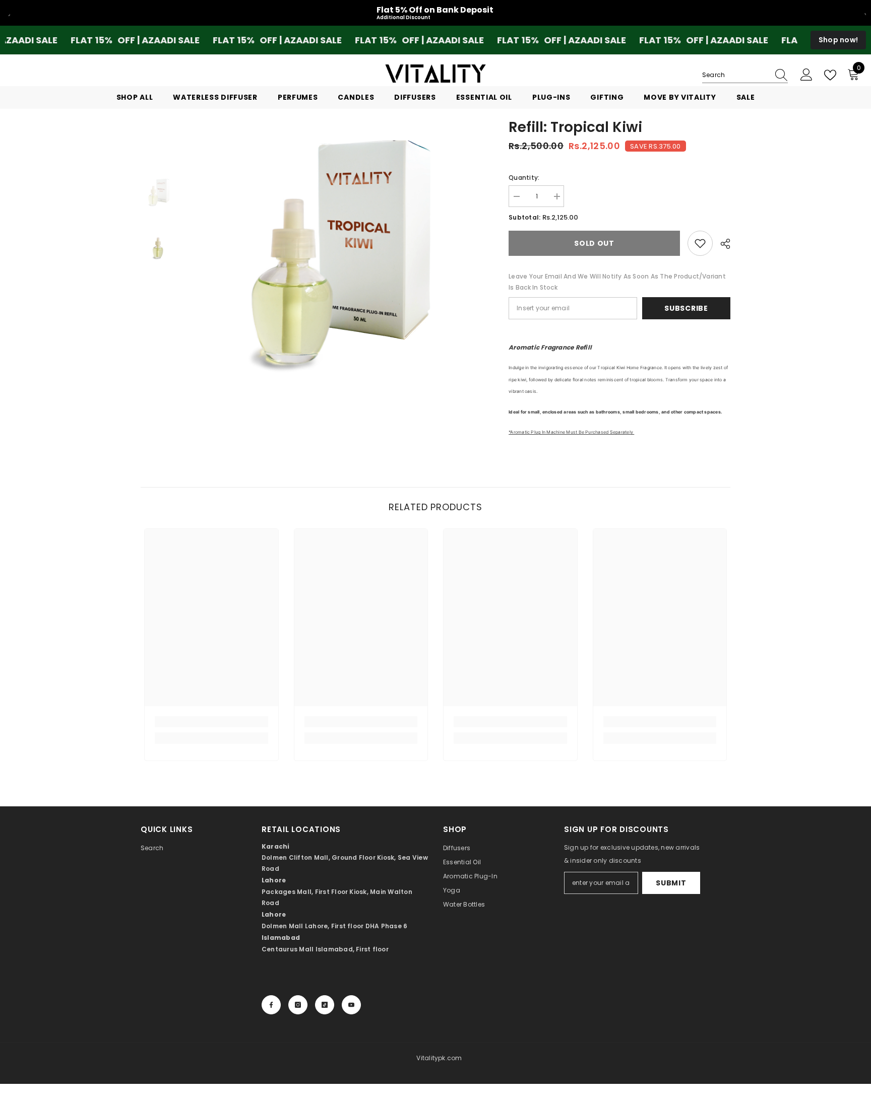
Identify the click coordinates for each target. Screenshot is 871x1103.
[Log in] (806, 75)
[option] (335, 252)
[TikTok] (324, 1004)
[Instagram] (297, 1004)
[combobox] (735, 75)
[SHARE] (721, 244)
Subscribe (686, 308)
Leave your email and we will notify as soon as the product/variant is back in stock (617, 282)
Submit (671, 883)
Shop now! (838, 40)
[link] (211, 721)
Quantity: (524, 177)
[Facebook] (271, 1004)
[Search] (745, 75)
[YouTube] (351, 1004)
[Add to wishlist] (700, 243)
